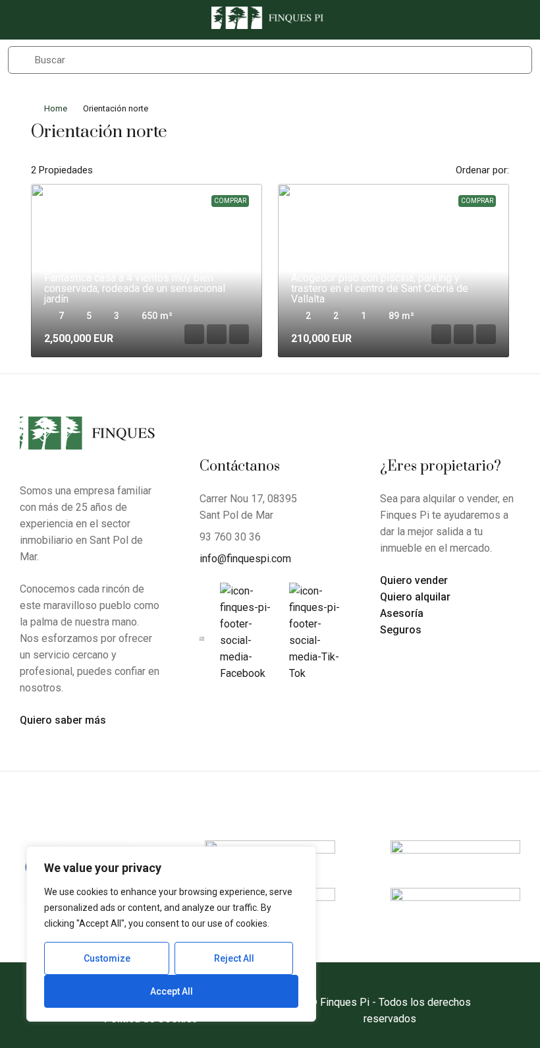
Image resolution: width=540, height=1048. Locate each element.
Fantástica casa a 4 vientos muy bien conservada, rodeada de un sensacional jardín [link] (134, 288)
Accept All (171, 991)
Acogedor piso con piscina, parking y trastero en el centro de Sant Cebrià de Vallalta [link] (379, 288)
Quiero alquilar (415, 597)
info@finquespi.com (245, 558)
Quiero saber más (63, 720)
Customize (107, 958)
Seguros (400, 630)
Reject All (234, 958)
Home (55, 108)
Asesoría (401, 613)
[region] (171, 934)
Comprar (230, 200)
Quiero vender (414, 580)
